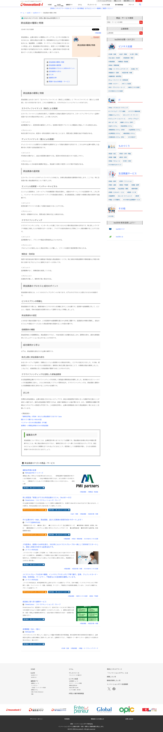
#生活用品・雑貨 (123, 188)
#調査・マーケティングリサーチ (88, 648)
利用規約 (67, 719)
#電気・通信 (112, 185)
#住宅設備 (111, 188)
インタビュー (34, 685)
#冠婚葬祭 (111, 196)
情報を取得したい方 (129, 1)
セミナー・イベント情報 (75, 683)
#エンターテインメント (125, 196)
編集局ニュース (35, 683)
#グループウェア (133, 118)
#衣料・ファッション (125, 181)
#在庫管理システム (114, 133)
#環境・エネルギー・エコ (116, 192)
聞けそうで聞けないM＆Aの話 (31, 419)
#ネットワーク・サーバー (131, 115)
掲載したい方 (117, 1)
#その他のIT (132, 137)
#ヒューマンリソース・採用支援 (118, 80)
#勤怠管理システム (126, 126)
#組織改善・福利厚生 (114, 76)
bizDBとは (119, 237)
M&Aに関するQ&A (73, 687)
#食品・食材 (112, 181)
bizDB (59, 4)
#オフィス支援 (126, 83)
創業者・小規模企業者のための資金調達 (34, 425)
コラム (80, 4)
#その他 (110, 216)
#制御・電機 (112, 157)
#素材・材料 (123, 157)
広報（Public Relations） (37, 692)
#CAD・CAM (127, 161)
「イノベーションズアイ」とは (117, 673)
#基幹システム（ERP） (127, 122)
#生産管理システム (134, 130)
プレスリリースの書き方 (75, 675)
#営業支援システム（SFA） (116, 137)
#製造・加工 (112, 153)
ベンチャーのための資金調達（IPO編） (34, 422)
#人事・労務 (134, 54)
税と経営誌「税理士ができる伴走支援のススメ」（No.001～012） (47, 498)
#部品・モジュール (114, 161)
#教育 (137, 196)
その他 (122, 208)
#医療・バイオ (131, 192)
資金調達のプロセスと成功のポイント (62, 68)
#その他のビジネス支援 (91, 539)
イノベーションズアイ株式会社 (83, 724)
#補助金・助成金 (93, 492)
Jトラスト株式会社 (31, 550)
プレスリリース (91, 4)
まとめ (51, 75)
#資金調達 (98, 33)
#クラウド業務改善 (134, 111)
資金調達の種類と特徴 (56, 62)
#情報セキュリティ (114, 115)
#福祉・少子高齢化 (114, 199)
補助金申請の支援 (29, 470)
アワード (131, 4)
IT (119, 100)
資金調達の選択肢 (55, 65)
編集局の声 (53, 78)
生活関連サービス (128, 173)
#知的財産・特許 (128, 58)
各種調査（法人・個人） (32, 629)
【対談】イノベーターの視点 (38, 687)
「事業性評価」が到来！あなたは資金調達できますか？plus (41, 416)
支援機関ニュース (73, 681)
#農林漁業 (134, 188)
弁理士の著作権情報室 (76, 693)
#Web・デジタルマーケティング (118, 107)
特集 (32, 694)
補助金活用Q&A (73, 685)
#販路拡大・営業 (113, 72)
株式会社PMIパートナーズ (34, 473)
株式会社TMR (29, 632)
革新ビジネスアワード (114, 669)
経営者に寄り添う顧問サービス (34, 602)
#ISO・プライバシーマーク (116, 87)
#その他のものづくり (114, 164)
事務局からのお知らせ (97, 719)
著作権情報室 (119, 4)
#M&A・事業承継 (77, 539)
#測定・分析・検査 (125, 153)
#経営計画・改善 (93, 514)
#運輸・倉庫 (135, 185)
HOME (50, 4)
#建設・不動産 (93, 596)
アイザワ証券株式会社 (32, 522)
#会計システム (112, 126)
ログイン (139, 1)
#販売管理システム (129, 133)
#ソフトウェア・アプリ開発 (116, 111)
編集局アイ (69, 4)
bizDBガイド (37, 13)
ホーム (22, 13)
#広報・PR (134, 69)
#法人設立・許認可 (114, 58)
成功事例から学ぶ (55, 71)
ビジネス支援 (106, 4)
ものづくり (124, 146)
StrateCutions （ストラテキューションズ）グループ (43, 500)
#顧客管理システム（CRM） (116, 130)
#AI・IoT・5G (112, 122)
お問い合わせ (129, 719)
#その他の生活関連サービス (131, 199)
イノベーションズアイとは (104, 1)
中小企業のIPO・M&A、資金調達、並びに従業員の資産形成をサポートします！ (53, 520)
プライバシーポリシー (36, 719)
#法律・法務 (65, 648)
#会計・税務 (74, 514)
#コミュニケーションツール (116, 118)
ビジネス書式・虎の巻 (74, 689)
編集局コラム (34, 689)
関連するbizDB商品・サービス (59, 81)
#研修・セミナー (113, 83)
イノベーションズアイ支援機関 (117, 684)
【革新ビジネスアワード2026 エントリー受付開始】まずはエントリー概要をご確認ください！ (81, 8)
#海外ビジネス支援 (81, 596)
